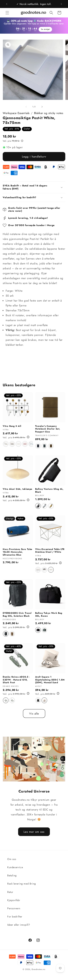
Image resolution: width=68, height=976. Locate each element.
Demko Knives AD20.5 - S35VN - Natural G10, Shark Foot (16, 680)
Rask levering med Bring (21, 883)
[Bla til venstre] (26, 107)
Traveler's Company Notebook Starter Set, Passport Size (47, 429)
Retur (10, 892)
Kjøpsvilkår (13, 900)
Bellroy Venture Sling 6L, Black (49, 490)
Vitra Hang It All (12, 426)
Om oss (11, 859)
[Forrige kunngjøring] (7, 4)
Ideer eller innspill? (18, 925)
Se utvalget (45, 29)
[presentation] (31, 443)
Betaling (12, 875)
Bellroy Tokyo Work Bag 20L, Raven (48, 614)
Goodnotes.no (38, 969)
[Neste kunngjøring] (61, 4)
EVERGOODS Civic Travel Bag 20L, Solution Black (17, 614)
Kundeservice (15, 867)
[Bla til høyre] (42, 107)
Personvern (13, 908)
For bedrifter (14, 916)
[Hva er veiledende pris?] (22, 140)
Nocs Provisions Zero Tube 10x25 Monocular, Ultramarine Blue (17, 552)
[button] (7, 13)
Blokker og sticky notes (48, 113)
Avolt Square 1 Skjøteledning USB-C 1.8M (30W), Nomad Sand (50, 680)
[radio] (6, 444)
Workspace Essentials (16, 113)
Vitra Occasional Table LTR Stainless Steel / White (50, 551)
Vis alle (34, 714)
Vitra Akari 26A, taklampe (17, 489)
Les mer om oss (34, 832)
